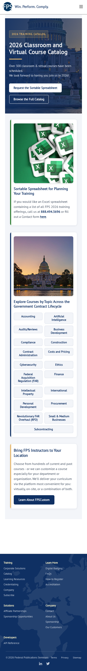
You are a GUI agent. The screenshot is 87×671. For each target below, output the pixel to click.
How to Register (54, 579)
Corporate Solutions (14, 568)
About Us (50, 616)
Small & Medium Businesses (59, 417)
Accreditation (53, 584)
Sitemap (77, 657)
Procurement (59, 403)
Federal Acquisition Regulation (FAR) (28, 377)
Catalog (8, 573)
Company (9, 590)
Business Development (59, 331)
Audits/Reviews (28, 329)
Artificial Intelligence (59, 318)
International (59, 390)
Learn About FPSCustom (34, 500)
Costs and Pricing (59, 351)
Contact (50, 611)
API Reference (11, 643)
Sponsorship (52, 621)
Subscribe (9, 595)
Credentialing (11, 584)
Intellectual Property (28, 392)
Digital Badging (54, 568)
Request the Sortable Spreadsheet (35, 88)
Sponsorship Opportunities (18, 616)
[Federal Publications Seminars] (7, 6)
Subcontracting (43, 429)
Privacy (65, 657)
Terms (54, 657)
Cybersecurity (28, 364)
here (43, 217)
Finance (59, 374)
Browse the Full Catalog (29, 99)
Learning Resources (14, 579)
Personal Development (28, 405)
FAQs (48, 573)
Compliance (28, 342)
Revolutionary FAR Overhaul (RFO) (28, 417)
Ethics (59, 364)
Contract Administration (28, 353)
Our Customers (54, 627)
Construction (59, 342)
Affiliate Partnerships (15, 611)
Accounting (28, 316)
